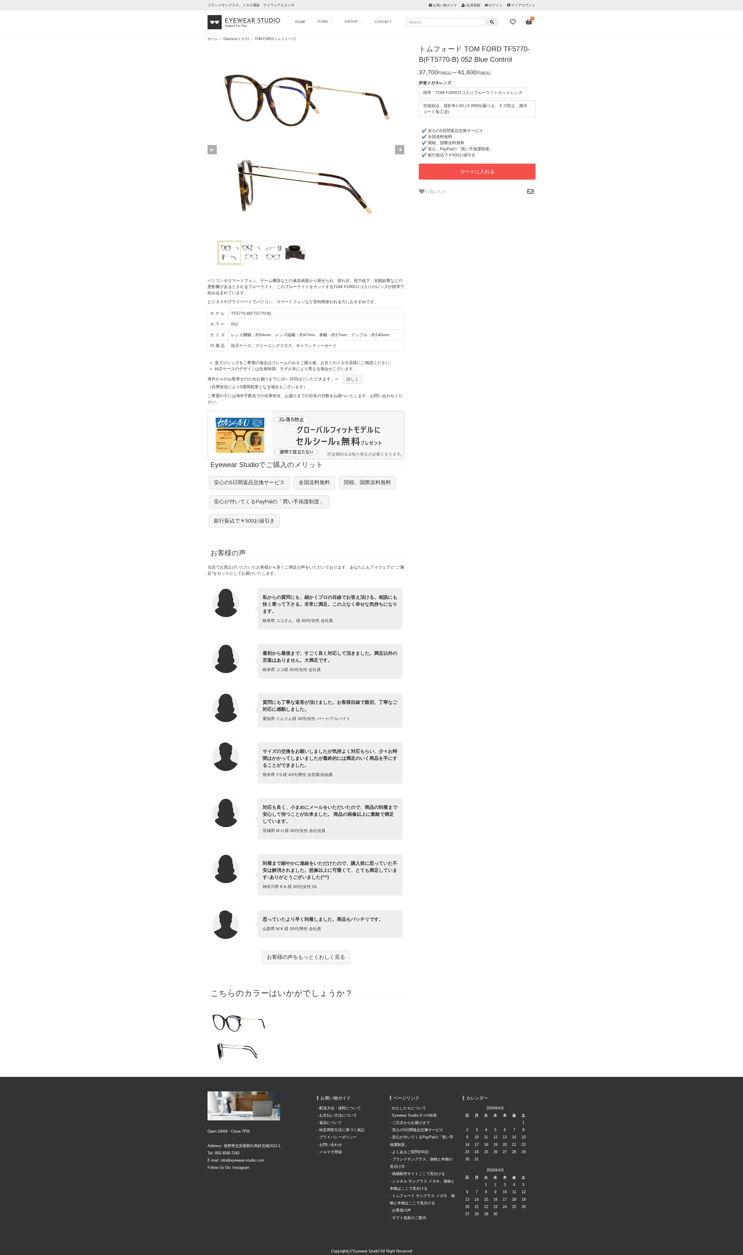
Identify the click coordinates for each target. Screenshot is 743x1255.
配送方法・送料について (340, 1108)
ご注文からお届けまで (411, 1123)
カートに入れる (477, 171)
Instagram (240, 1168)
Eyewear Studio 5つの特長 (414, 1115)
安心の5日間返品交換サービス (249, 482)
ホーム (213, 39)
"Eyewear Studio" (366, 1251)
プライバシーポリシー (338, 1137)
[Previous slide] (212, 149)
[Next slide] (399, 149)
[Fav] (513, 22)
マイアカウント (523, 5)
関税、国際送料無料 (367, 482)
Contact (383, 21)
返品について (330, 1123)
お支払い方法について (338, 1115)
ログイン (496, 5)
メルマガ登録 (330, 1152)
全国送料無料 (314, 482)
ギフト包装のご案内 (409, 1218)
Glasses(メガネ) (236, 39)
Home (300, 21)
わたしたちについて (409, 1108)
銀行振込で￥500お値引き (244, 521)
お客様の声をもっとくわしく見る (306, 957)
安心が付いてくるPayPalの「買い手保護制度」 (269, 501)
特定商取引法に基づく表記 (342, 1130)
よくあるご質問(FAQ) (410, 1152)
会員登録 (473, 5)
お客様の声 (401, 1210)
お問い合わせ (330, 1145)
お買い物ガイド (445, 5)
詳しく (353, 379)
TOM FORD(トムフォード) (275, 39)
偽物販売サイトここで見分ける (418, 1174)
